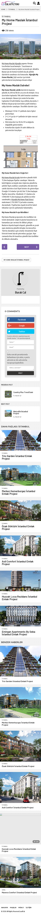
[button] (34, 3)
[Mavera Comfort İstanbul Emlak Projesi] (20, 872)
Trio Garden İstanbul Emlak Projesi (17, 457)
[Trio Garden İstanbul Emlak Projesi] (20, 440)
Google (22, 325)
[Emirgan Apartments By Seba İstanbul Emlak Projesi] (20, 616)
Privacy (21, 907)
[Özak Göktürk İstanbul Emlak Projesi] (20, 510)
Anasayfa (4, 907)
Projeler (13, 907)
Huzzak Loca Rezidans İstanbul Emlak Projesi (19, 598)
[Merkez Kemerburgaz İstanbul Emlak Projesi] (20, 475)
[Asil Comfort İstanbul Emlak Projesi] (20, 545)
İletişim (28, 907)
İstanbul (6, 16)
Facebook (22, 319)
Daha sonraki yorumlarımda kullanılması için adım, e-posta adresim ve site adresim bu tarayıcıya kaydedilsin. (18, 358)
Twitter (22, 331)
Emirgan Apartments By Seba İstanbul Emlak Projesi (18, 633)
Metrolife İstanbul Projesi (20, 412)
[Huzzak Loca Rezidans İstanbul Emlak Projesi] (20, 581)
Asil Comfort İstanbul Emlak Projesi (17, 563)
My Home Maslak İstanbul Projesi (16, 260)
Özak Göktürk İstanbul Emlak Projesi (18, 527)
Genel (3, 890)
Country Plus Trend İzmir (23, 392)
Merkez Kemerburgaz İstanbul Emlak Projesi (18, 492)
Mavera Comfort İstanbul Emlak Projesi (19, 892)
